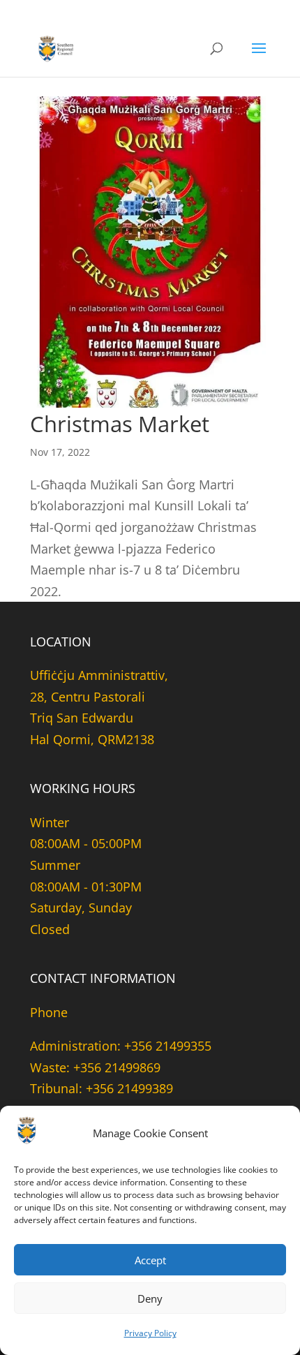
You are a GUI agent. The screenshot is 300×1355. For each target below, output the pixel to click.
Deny (150, 1298)
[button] (259, 57)
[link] (56, 47)
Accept (150, 1260)
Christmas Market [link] (119, 423)
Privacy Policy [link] (150, 1333)
